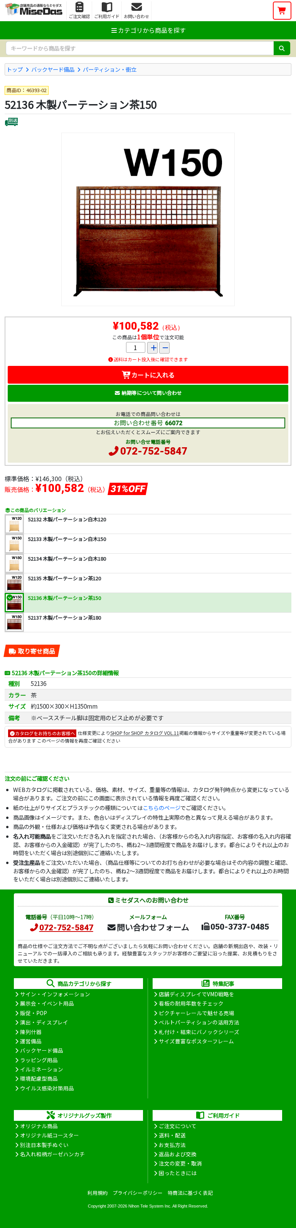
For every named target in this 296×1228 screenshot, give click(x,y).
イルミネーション (41, 1069)
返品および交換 (178, 1154)
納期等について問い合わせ (152, 392)
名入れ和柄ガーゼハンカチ (52, 1154)
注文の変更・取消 (180, 1163)
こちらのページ (161, 808)
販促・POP (33, 1013)
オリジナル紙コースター (49, 1135)
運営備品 (31, 1041)
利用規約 (97, 1192)
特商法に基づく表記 (190, 1192)
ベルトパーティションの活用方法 (199, 1022)
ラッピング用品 (39, 1060)
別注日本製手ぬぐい (44, 1145)
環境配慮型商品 (39, 1078)
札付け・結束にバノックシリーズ (199, 1032)
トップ (15, 69)
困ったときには (178, 1173)
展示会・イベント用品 (47, 1003)
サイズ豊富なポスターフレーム (196, 1041)
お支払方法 (172, 1145)
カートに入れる (153, 374)
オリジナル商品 (39, 1126)
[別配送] (11, 123)
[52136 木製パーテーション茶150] (148, 219)
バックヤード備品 (52, 69)
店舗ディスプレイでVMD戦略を (196, 994)
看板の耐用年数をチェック (191, 1003)
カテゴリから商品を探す (152, 30)
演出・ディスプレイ (44, 1022)
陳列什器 (31, 1032)
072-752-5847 (153, 451)
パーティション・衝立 (109, 69)
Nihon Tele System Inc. (150, 1206)
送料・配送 (172, 1135)
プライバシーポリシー (138, 1192)
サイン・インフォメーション (55, 994)
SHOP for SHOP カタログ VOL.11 (144, 733)
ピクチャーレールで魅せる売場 (196, 1013)
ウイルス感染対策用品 (47, 1088)
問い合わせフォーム (153, 927)
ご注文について (178, 1126)
